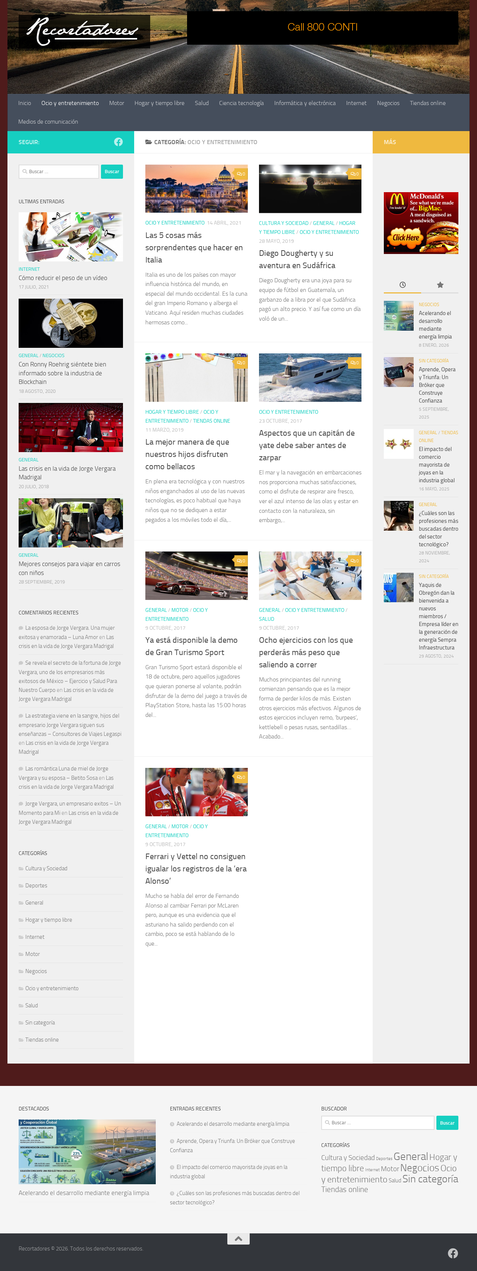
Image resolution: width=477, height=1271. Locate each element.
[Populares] (439, 285)
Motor (116, 103)
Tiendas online (428, 103)
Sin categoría (40, 1022)
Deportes (36, 885)
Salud (202, 103)
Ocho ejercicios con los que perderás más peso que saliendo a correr (306, 652)
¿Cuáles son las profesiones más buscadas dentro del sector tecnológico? (438, 529)
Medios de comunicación (48, 121)
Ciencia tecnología (241, 103)
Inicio (24, 103)
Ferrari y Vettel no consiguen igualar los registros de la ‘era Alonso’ (196, 869)
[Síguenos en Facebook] (118, 141)
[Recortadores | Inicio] (84, 31)
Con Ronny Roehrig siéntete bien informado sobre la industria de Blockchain (62, 372)
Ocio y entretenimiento (70, 103)
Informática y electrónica (305, 103)
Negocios (388, 103)
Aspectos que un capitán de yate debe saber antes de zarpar (307, 445)
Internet (356, 103)
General (324, 223)
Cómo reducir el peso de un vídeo (63, 278)
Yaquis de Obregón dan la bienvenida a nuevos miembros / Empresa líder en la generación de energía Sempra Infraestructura (438, 616)
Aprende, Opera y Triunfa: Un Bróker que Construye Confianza (437, 385)
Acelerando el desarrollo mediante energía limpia (84, 1193)
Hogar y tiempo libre (159, 103)
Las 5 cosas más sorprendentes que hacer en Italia (194, 248)
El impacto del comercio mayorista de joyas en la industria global (437, 465)
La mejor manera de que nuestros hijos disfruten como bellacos (187, 454)
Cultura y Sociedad (284, 223)
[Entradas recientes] (402, 285)
